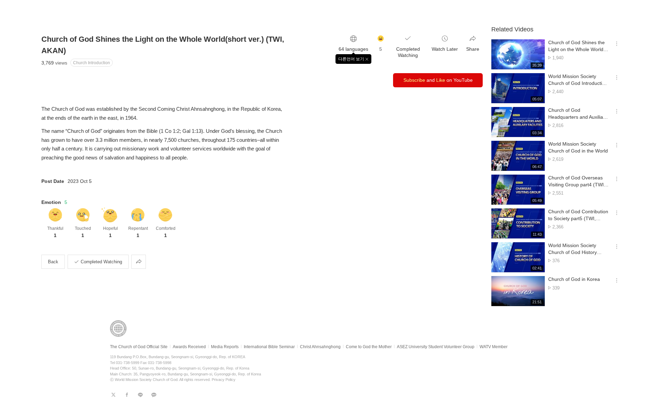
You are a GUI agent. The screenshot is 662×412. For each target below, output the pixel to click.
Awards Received (189, 346)
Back (53, 261)
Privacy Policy (223, 379)
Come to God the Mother (369, 346)
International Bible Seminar (269, 346)
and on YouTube (438, 80)
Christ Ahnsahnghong (320, 346)
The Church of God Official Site (139, 346)
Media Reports (225, 346)
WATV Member (494, 346)
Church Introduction (91, 62)
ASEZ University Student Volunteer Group (435, 346)
